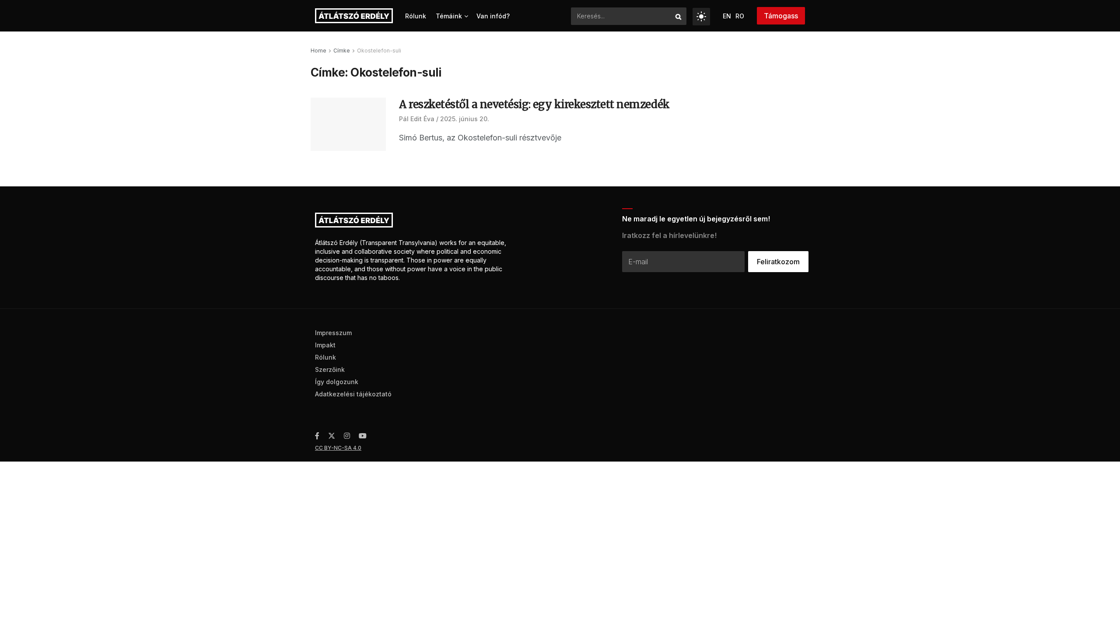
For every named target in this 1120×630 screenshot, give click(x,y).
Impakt (325, 345)
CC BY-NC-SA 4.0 (338, 447)
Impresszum (333, 332)
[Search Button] (678, 16)
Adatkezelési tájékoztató (353, 394)
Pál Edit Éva (416, 118)
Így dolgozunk (336, 381)
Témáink (449, 16)
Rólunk (415, 16)
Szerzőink (330, 369)
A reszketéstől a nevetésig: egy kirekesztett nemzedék (534, 104)
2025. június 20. (464, 118)
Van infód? (493, 16)
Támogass (781, 15)
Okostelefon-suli (379, 50)
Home (318, 50)
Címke (341, 50)
